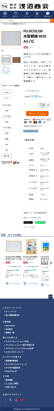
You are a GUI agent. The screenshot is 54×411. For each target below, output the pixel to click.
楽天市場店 (19, 345)
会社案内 (9, 329)
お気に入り (16, 16)
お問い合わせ (47, 16)
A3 (7, 150)
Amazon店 (19, 348)
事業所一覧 (9, 333)
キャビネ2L (6, 105)
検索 (52, 20)
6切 (6, 111)
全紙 (6, 139)
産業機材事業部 (11, 361)
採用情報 (9, 380)
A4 (7, 145)
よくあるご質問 (11, 383)
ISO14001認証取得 (12, 368)
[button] (3, 263)
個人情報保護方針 (12, 315)
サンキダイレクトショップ (16, 364)
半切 (6, 133)
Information (10, 326)
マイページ (27, 16)
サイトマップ (10, 312)
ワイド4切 (7, 128)
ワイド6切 (7, 116)
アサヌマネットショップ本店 (17, 341)
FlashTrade (10, 371)
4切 (6, 122)
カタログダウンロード (14, 352)
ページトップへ (50, 297)
